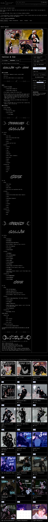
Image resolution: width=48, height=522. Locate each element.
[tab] (22, 53)
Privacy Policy (35, 4)
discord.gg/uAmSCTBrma (9, 18)
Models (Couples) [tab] (4, 20)
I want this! (39, 68)
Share (44, 74)
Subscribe (44, 2)
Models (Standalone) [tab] (14, 20)
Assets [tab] (21, 20)
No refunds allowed (39, 77)
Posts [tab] (31, 20)
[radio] (39, 57)
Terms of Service (42, 4)
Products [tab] (26, 20)
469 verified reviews (39, 94)
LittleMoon (5, 60)
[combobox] (36, 75)
